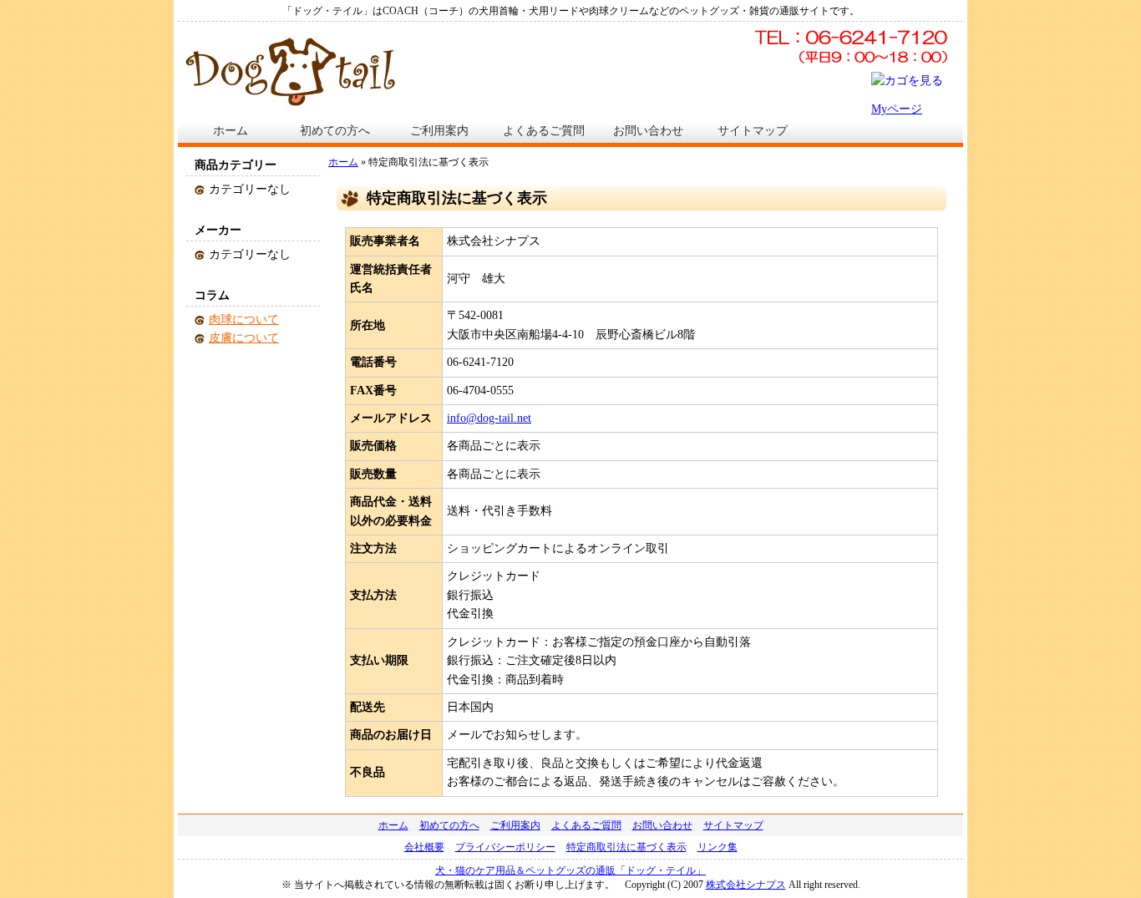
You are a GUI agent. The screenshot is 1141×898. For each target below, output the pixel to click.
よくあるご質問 (544, 130)
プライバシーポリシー (505, 847)
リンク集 (717, 847)
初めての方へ (335, 130)
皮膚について (244, 338)
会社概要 (424, 847)
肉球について (244, 319)
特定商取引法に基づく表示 (626, 847)
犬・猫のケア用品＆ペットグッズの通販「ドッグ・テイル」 (570, 870)
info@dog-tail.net (489, 418)
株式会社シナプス (746, 884)
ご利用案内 (439, 130)
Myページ (896, 109)
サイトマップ (753, 130)
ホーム (230, 130)
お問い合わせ (648, 130)
